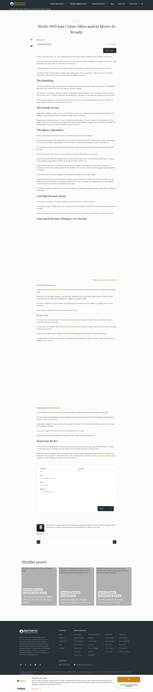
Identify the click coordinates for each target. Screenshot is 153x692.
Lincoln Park (123, 638)
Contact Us (133, 4)
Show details (35, 689)
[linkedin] (30, 664)
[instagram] (21, 664)
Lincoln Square (78, 641)
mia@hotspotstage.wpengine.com (102, 456)
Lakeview (91, 638)
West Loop (108, 651)
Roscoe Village (92, 648)
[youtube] (35, 664)
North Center (78, 645)
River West (122, 645)
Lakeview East (109, 638)
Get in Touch (109, 50)
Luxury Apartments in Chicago (44, 44)
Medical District (110, 641)
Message (42, 489)
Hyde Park (122, 634)
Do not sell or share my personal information (129, 685)
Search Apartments (57, 4)
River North (108, 645)
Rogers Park (78, 648)
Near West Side (124, 641)
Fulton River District (94, 634)
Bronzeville (77, 634)
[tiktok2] (40, 664)
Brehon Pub (73, 320)
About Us (121, 4)
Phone (142, 3)
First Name (43, 468)
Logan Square (92, 641)
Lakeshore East (79, 638)
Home (12, 9)
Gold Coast (108, 634)
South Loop (108, 648)
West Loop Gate (124, 651)
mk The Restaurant (110, 280)
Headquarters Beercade (61, 412)
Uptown (90, 651)
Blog (112, 4)
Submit (102, 508)
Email (41, 475)
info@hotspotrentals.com (84, 665)
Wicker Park (78, 655)
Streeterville (123, 648)
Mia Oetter (113, 44)
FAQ (60, 645)
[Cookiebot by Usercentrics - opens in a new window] (21, 689)
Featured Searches (98, 4)
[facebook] (25, 664)
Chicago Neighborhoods (78, 4)
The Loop (77, 651)
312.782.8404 (65, 665)
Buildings (62, 648)
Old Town (91, 645)
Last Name (81, 468)
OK (129, 679)
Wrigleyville (91, 655)
